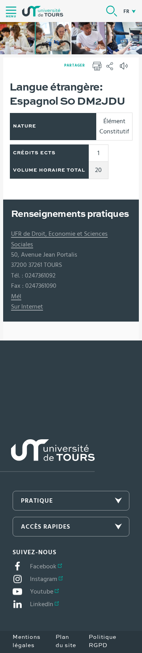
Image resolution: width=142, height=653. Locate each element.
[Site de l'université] (47, 455)
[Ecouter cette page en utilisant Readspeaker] (124, 68)
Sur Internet (27, 306)
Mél (16, 296)
